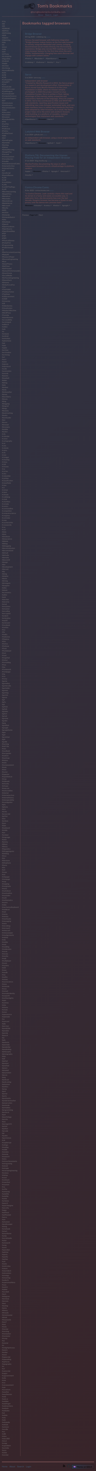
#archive (5, 350)
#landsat (5, 835)
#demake (5, 557)
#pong (4, 1089)
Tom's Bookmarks (54, 5)
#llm (3, 867)
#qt (3, 1133)
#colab (4, 499)
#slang (4, 1226)
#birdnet (5, 387)
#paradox (5, 1031)
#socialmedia (7, 1238)
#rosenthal (6, 1182)
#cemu (4, 450)
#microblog (6, 926)
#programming (7, 1110)
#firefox (45, 171)
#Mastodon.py (7, 201)
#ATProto (5, 54)
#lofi (3, 870)
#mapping (5, 884)
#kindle (4, 830)
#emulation (6, 606)
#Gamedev (6, 143)
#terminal (5, 1299)
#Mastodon (38, 58)
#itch (4, 809)
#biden (4, 380)
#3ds (4, 42)
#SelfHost (6, 266)
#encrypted (6, 613)
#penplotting (6, 1049)
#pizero (4, 1068)
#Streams (5, 282)
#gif (3, 700)
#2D (3, 24)
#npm (4, 1000)
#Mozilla (5, 208)
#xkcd (4, 1441)
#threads (5, 1313)
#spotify (5, 1257)
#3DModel (6, 28)
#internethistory (8, 798)
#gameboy (6, 683)
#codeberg (29, 62)
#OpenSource (51, 58)
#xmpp (4, 1443)
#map (4, 881)
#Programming (7, 245)
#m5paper (6, 877)
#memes (5, 916)
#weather (5, 1392)
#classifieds (6, 483)
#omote (5, 1010)
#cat (3, 443)
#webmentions (7, 1406)
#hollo (4, 763)
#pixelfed (5, 1066)
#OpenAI (5, 224)
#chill (4, 464)
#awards (5, 373)
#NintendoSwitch (8, 217)
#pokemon (6, 1084)
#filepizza (5, 639)
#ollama (5, 1007)
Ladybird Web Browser (37, 131)
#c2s (4, 434)
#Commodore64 (8, 94)
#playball (5, 1070)
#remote (5, 1154)
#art (3, 357)
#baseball (5, 378)
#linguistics (6, 849)
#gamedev (6, 688)
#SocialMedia (7, 275)
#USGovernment (8, 296)
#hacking (5, 744)
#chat (4, 455)
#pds (4, 1040)
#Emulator (6, 117)
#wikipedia (6, 1422)
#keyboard (6, 828)
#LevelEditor (6, 182)
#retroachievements (9, 1161)
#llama (4, 865)
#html (4, 770)
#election (5, 599)
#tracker (5, 1329)
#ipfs (4, 805)
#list (3, 858)
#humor (5, 772)
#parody (5, 1033)
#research (5, 1157)
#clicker (5, 490)
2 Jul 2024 (29, 78)
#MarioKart (6, 196)
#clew (4, 485)
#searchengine (7, 1205)
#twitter (5, 1352)
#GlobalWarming (8, 150)
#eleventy (5, 602)
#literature (6, 860)
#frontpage (6, 672)
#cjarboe (5, 478)
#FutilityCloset (7, 133)
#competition (7, 511)
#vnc (4, 1383)
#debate (5, 541)
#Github (5, 147)
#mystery (5, 965)
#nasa (4, 970)
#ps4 (4, 1115)
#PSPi (4, 238)
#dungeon (5, 585)
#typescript (6, 1357)
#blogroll (5, 406)
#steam (4, 1268)
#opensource (7, 1014)
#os (3, 1019)
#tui (3, 1341)
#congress (6, 516)
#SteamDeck (7, 280)
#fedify (4, 634)
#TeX (4, 287)
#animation (6, 338)
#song (4, 1245)
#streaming (6, 1278)
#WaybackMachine (9, 310)
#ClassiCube (6, 87)
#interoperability (8, 800)
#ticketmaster (7, 1315)
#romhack (5, 1180)
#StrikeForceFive (8, 285)
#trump (4, 1338)
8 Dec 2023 (29, 190)
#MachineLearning (9, 192)
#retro (4, 1159)
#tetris (4, 1308)
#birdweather (7, 392)
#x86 (4, 1434)
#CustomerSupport (9, 98)
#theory (5, 1310)
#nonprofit (6, 996)
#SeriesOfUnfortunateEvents (13, 271)
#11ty (4, 21)
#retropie (5, 1168)
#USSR (4, 299)
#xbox (4, 1436)
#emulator (6, 609)
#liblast (4, 844)
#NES (4, 210)
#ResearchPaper (8, 257)
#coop (4, 520)
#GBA (4, 136)
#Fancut (5, 126)
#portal (4, 1094)
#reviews (5, 1173)
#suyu (4, 1285)
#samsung (6, 1191)
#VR (3, 303)
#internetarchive (8, 795)
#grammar (6, 737)
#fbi (3, 632)
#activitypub (6, 322)
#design (5, 562)
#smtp (4, 1236)
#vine (4, 1380)
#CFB (4, 75)
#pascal (5, 1035)
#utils (4, 1378)
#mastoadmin (7, 893)
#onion (4, 1012)
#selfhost (5, 1212)
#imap (4, 779)
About (40, 15)
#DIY (4, 101)
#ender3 (5, 616)
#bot (3, 420)
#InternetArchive (8, 166)
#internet (5, 793)
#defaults (5, 555)
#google (54, 171)
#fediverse (40, 62)
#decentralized (7, 550)
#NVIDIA (5, 213)
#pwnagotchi (7, 1124)
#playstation (6, 1073)
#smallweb (6, 1229)
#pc (3, 1038)
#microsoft (65, 171)
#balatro (5, 376)
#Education (6, 112)
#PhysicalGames (8, 240)
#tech (4, 1294)
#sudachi (5, 1280)
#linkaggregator (8, 851)
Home (4, 1466)
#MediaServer (7, 203)
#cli (3, 488)
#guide (4, 742)
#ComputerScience (9, 96)
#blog (4, 401)
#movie (4, 951)
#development (7, 567)
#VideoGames (7, 306)
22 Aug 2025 (30, 37)
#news (4, 984)
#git (3, 704)
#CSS (4, 77)
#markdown (6, 891)
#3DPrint (5, 31)
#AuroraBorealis (8, 70)
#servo (49, 119)
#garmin (5, 695)
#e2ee (4, 588)
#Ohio (4, 219)
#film (4, 641)
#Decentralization (8, 108)
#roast (4, 1177)
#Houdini (5, 161)
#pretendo (6, 1105)
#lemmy (50, 62)
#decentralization (8, 548)
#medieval (6, 909)
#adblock (5, 324)
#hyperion (5, 774)
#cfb (3, 453)
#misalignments (8, 935)
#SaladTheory (7, 264)
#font (4, 653)
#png (4, 1077)
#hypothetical (7, 777)
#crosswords (6, 525)
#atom (4, 362)
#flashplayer (6, 651)
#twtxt (4, 1355)
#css (3, 527)
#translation (6, 1334)
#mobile (5, 942)
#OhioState (6, 222)
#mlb (4, 940)
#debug (5, 543)
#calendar (5, 436)
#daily (4, 532)
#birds (4, 390)
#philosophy (6, 1052)
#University (6, 301)
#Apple (4, 63)
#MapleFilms (6, 194)
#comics (47, 205)
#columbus (6, 502)
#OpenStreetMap (8, 231)
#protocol (5, 1112)
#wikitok (5, 1425)
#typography (6, 1364)
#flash (4, 648)
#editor (4, 595)
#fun (3, 676)
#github (50, 143)
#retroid (5, 1166)
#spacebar (6, 1250)
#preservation (7, 1103)
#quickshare (6, 1138)
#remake (5, 1152)
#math (4, 898)
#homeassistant (8, 765)
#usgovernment (8, 1376)
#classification (7, 481)
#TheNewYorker (8, 292)
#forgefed (6, 658)
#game (4, 681)
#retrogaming (7, 1163)
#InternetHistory (8, 168)
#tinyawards (6, 1320)
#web (58, 143)
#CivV (4, 84)
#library (4, 846)
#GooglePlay (7, 152)
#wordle (5, 1429)
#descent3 (6, 560)
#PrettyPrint (6, 243)
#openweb (6, 1017)
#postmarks (6, 1098)
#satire (4, 1198)
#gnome (5, 718)
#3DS (4, 35)
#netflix (5, 977)
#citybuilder (6, 476)
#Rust (4, 261)
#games (5, 690)
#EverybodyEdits (8, 119)
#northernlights (7, 998)
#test (4, 1303)
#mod (4, 944)
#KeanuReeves (7, 175)
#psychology (6, 1117)
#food (4, 655)
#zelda (4, 1453)
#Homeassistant (8, 157)
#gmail (4, 716)
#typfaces (5, 1362)
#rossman (5, 1184)
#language (6, 837)
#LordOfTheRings (8, 187)
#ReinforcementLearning (11, 252)
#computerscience (9, 513)
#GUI (4, 138)
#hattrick (5, 756)
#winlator (5, 1427)
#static (4, 1264)
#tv (3, 1345)
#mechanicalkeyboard (10, 907)
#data (4, 534)
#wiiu (4, 1418)
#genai (4, 697)
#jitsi (3, 819)
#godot (4, 721)
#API (4, 52)
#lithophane (6, 863)
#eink (4, 597)
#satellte (5, 1196)
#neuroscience (7, 982)
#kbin (4, 826)
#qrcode (5, 1131)
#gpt (3, 735)
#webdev (5, 1401)
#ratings (5, 1145)
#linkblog (5, 853)
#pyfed (4, 1126)
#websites (5, 1411)
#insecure (5, 788)
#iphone (5, 807)
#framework (6, 669)
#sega (4, 1210)
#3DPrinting (6, 33)
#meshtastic (6, 919)
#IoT (3, 171)
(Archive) (48, 37)
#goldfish (5, 725)
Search (48, 15)
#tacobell (5, 1292)
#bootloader (6, 418)
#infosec (5, 786)
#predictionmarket (9, 1101)
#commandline (7, 509)
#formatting (6, 662)
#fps (3, 667)
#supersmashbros (8, 1282)
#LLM (4, 180)
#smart (4, 1231)
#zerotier (5, 1455)
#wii (3, 1413)
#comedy (5, 504)
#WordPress (6, 313)
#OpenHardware (8, 226)
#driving (5, 581)
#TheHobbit (6, 289)
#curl (4, 530)
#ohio (4, 1005)
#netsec (5, 979)
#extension (6, 623)
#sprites (5, 1259)
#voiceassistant (8, 1385)
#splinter (5, 1252)
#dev (4, 564)
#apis (4, 345)
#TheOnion (6, 294)
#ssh (3, 1261)
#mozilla (28, 175)
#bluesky (5, 411)
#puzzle (5, 1119)
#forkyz (5, 660)
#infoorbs (5, 784)
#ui (3, 1366)
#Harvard (5, 154)
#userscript (6, 1371)
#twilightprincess (8, 1348)
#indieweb (5, 781)
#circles (5, 471)
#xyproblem (6, 1446)
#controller (6, 518)
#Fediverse (6, 129)
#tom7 (4, 1322)
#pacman (5, 1026)
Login (55, 15)
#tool (4, 1324)
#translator (6, 1336)
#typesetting (6, 1359)
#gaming (5, 693)
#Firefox (28, 58)
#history (5, 760)
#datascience (7, 539)
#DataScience (7, 105)
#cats (4, 446)
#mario (4, 888)
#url (3, 1369)
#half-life (5, 746)
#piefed (5, 1061)
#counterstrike (7, 523)
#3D (3, 26)
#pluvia (4, 1075)
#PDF (4, 233)
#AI (3, 45)
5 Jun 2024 (29, 135)
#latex (4, 840)
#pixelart (5, 1063)
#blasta (4, 399)
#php (4, 1056)
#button (5, 432)
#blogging (6, 404)
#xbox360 (6, 1439)
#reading (5, 1147)
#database (6, 536)
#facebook (6, 625)
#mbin (4, 905)
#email (4, 604)
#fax (3, 630)
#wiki (4, 1420)
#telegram (6, 1296)
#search (5, 1203)
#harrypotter (6, 753)
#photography (7, 1054)
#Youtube (5, 315)
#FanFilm (5, 124)
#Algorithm (6, 59)
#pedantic (5, 1042)
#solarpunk (6, 1243)
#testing (5, 1306)
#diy (3, 571)
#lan (3, 833)
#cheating (5, 460)
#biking (4, 383)
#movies (5, 954)
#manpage (6, 879)
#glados (5, 711)
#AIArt (4, 47)
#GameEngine (7, 140)
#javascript (6, 814)
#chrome (37, 205)
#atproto (5, 364)
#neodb (4, 972)
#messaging (6, 921)
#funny (4, 679)
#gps (4, 732)
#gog (4, 723)
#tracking (5, 1331)
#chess (4, 462)
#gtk (3, 739)
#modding (5, 947)
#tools (4, 1327)
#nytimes (5, 1003)
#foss (4, 665)
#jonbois (5, 821)
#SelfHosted (6, 268)
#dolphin (5, 576)
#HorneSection (7, 159)
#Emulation (6, 115)
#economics (6, 592)
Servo (28, 74)
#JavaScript (6, 173)
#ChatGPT (6, 82)
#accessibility (7, 320)
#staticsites (6, 1266)
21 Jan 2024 (29, 161)
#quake (4, 1136)
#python (5, 1129)
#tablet (4, 1289)
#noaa (4, 989)
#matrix (5, 902)
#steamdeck (6, 1271)
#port (4, 1091)
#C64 (4, 73)
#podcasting (6, 1082)
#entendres (6, 618)
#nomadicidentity (8, 993)
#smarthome (6, 1233)
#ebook (4, 590)
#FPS (4, 122)
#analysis (5, 334)
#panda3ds (6, 1028)
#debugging (6, 546)
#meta (4, 923)
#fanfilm (5, 627)
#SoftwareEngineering (10, 278)
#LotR (4, 189)
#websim (5, 1408)
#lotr (3, 874)
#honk (4, 767)
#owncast (5, 1021)
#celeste (5, 448)
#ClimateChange (8, 89)
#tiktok (4, 1317)
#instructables (7, 791)
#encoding (6, 611)
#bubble (5, 429)
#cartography (7, 441)
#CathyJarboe (7, 80)
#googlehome (7, 730)
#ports (4, 1096)
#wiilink (4, 1415)
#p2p (4, 1024)
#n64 (4, 968)
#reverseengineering (9, 1170)
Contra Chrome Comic (37, 187)
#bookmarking (7, 413)
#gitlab (4, 709)
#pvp (4, 1122)
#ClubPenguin (7, 91)
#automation (6, 371)
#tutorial (5, 1343)
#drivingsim (6, 583)
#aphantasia (6, 341)
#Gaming (5, 145)
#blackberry (6, 397)
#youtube (5, 1448)
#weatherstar (7, 1394)
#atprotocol (6, 366)
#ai (3, 331)
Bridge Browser (33, 33)
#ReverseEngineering (10, 259)
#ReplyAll (5, 254)
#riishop (5, 1175)
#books (4, 415)
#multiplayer (6, 961)
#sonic (4, 1247)
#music (4, 963)
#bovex (4, 422)
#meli (4, 912)
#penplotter (6, 1047)
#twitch (4, 1350)
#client (4, 492)
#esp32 (4, 620)
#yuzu (4, 1450)
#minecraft (6, 930)
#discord (5, 569)
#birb (4, 385)
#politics (5, 1087)
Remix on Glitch (84, 1467)
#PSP (4, 236)
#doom (4, 578)
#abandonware (7, 317)
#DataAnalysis (7, 103)
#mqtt (4, 958)
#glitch (4, 714)
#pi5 (3, 1059)
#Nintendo (6, 215)
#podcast (5, 1080)
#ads (4, 329)
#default (5, 553)
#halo (4, 749)
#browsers (6, 427)
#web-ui (5, 1399)
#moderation (6, 949)
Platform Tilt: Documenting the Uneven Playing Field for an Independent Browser (47, 156)
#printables (6, 1108)
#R (3, 250)
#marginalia (6, 886)
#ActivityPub (6, 56)
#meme (4, 914)
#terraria (5, 1301)
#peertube (6, 1045)
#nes (4, 975)
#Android (5, 61)
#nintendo (5, 986)
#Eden (4, 110)
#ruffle (4, 1189)
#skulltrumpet (7, 1224)
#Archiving (6, 68)
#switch (5, 1287)
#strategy (5, 1275)
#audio (4, 369)
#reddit (4, 1150)
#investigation (7, 802)
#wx (3, 1432)
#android (5, 336)
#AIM (4, 49)
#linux (4, 856)
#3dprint (5, 38)
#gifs (4, 702)
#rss (57, 62)
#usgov (4, 1373)
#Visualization (7, 308)
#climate (5, 495)
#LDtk (4, 178)
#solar (4, 1240)
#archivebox (6, 352)
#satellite (5, 1194)
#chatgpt (5, 457)
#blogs (4, 408)
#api (3, 343)
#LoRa (4, 185)
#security (5, 1208)
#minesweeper (7, 933)
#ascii (4, 359)
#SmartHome (7, 273)
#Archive (5, 66)
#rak (3, 1140)
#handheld (6, 751)
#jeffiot (4, 816)
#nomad (5, 991)
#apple (27, 171)
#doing (4, 574)
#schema (5, 1201)
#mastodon (6, 895)
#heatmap (5, 758)
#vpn (4, 1387)
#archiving (6, 355)
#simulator (6, 1222)
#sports (4, 1254)
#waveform (6, 1390)
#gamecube (6, 686)
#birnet (4, 394)
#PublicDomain (7, 247)
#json (4, 823)
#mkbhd (5, 937)
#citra (4, 474)
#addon (4, 327)
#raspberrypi (6, 1143)
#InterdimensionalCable (11, 164)
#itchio (4, 812)
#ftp (3, 674)
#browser (5, 425)
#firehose (5, 646)
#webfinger (6, 1404)
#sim (3, 1219)
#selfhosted (6, 1215)
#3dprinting (6, 40)
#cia (3, 469)
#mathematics (7, 900)
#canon (4, 439)
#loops (4, 872)
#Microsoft (6, 206)
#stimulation (6, 1273)
